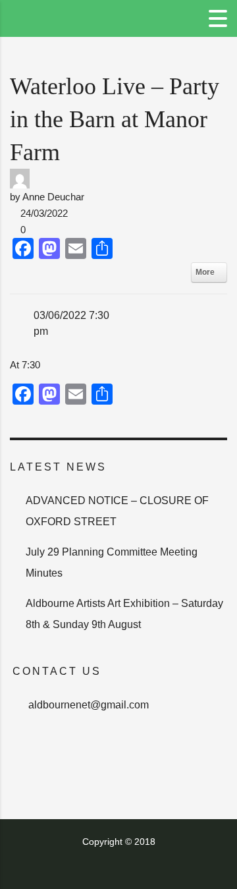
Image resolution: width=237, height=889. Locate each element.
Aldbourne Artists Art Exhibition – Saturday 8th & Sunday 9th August (124, 614)
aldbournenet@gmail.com (88, 704)
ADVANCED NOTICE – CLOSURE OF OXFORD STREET (117, 511)
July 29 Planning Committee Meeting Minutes (112, 562)
